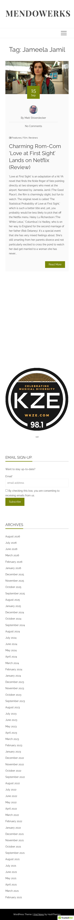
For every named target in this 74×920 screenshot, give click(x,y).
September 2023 (15, 701)
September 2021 (15, 852)
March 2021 (12, 890)
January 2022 (13, 827)
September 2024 (15, 625)
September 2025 (15, 593)
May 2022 (11, 802)
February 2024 (13, 669)
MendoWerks (38, 13)
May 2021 (10, 878)
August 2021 (12, 859)
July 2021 (10, 865)
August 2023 (12, 707)
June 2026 (11, 549)
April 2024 (11, 656)
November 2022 (14, 764)
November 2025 (14, 580)
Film (25, 137)
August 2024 (12, 631)
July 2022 (10, 789)
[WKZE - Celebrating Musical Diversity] (37, 399)
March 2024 (12, 663)
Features (17, 137)
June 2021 (11, 872)
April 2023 (11, 732)
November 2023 (14, 688)
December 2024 (14, 612)
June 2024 (11, 644)
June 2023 (11, 720)
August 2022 (12, 783)
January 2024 (13, 675)
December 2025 (14, 574)
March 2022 (12, 815)
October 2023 (13, 694)
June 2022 (11, 796)
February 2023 (13, 745)
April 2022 (11, 808)
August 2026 (12, 536)
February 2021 (13, 897)
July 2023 (10, 713)
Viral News (38, 914)
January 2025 (13, 606)
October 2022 (13, 770)
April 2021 (11, 884)
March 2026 (12, 555)
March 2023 (12, 739)
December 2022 (14, 757)
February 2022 (13, 821)
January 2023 (13, 751)
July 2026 (11, 542)
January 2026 (13, 568)
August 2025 (12, 599)
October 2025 (13, 587)
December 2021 (14, 834)
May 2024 (11, 650)
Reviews (33, 137)
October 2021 (13, 846)
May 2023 (11, 726)
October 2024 (13, 618)
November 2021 (14, 840)
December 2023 (14, 682)
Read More (55, 264)
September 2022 (15, 777)
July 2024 (11, 637)
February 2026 (13, 561)
